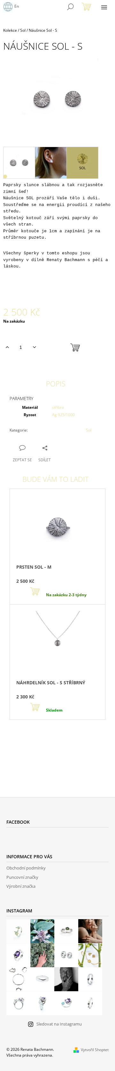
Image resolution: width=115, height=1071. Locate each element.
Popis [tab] (55, 383)
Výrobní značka (20, 886)
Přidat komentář (32, 754)
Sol (88, 430)
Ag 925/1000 (63, 414)
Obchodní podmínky (26, 868)
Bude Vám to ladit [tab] (55, 479)
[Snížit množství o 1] (34, 347)
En (16, 6)
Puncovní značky (22, 877)
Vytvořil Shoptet (95, 1049)
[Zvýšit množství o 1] (7, 347)
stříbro (58, 407)
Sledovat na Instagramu (59, 1024)
